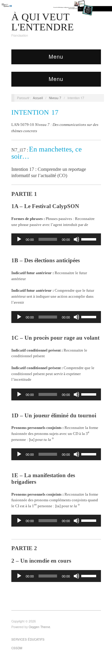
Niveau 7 (55, 98)
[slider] (89, 238)
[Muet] (76, 239)
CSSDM (16, 648)
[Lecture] (19, 239)
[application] (56, 239)
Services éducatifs (28, 639)
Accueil (38, 98)
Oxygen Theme (39, 627)
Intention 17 (35, 112)
